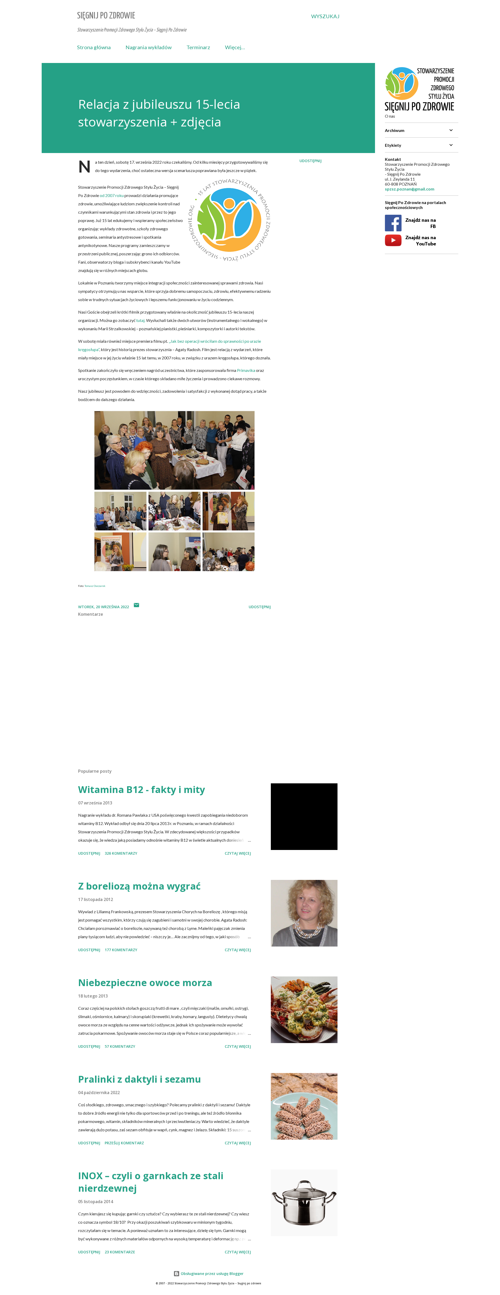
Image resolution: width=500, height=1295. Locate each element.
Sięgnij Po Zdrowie (106, 16)
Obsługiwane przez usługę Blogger (211, 1273)
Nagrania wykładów (149, 47)
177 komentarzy (121, 949)
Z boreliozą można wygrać (139, 886)
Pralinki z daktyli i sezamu (139, 1079)
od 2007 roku (112, 195)
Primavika (246, 370)
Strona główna (94, 47)
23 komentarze (120, 1251)
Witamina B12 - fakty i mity (141, 789)
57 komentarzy (120, 1046)
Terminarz (198, 47)
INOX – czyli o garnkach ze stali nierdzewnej (150, 1182)
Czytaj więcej (238, 853)
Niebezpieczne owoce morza (145, 982)
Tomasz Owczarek (95, 585)
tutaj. (140, 320)
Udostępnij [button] (310, 160)
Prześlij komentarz (124, 1142)
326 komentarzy (121, 853)
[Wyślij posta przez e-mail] (136, 606)
